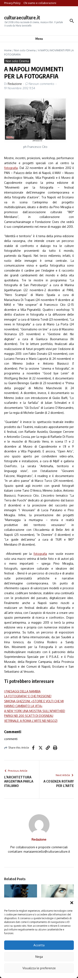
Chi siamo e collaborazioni (40, 3)
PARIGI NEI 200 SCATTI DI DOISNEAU (28, 715)
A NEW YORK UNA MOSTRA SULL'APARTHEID (34, 711)
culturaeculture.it (22, 17)
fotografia (11, 168)
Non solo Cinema (25, 50)
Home (8, 50)
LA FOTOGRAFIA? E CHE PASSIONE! (27, 696)
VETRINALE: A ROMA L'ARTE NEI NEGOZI (30, 720)
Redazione (15, 84)
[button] (72, 903)
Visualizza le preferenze (39, 968)
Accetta (39, 945)
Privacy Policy (12, 3)
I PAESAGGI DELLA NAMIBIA (22, 691)
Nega (39, 957)
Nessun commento (41, 84)
